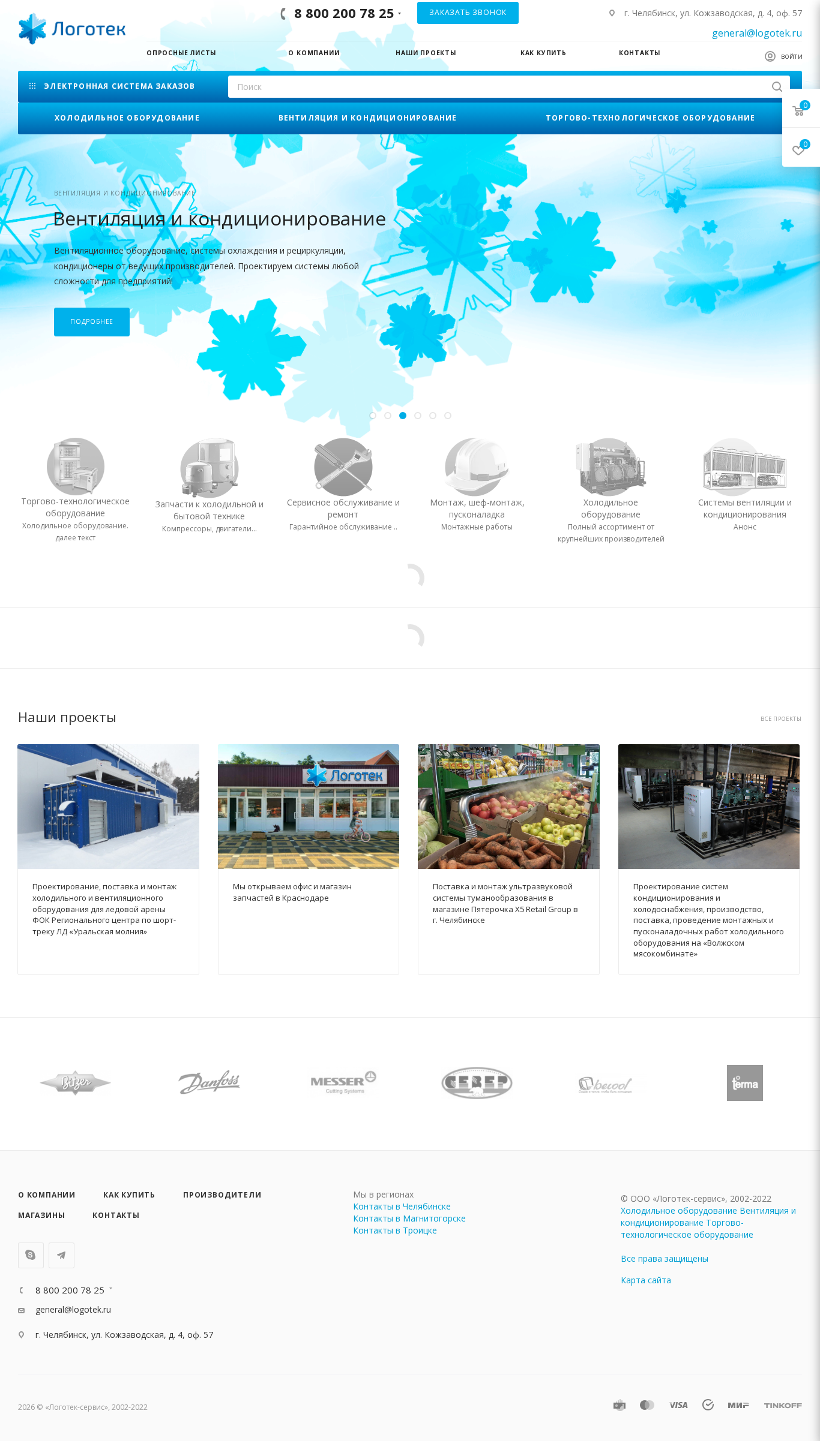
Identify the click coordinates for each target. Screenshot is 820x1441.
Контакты (115, 1215)
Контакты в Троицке (395, 1230)
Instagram (31, 1255)
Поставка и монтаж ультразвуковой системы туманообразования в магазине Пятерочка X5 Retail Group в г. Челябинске (505, 903)
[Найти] (777, 87)
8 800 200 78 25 (344, 13)
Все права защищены (664, 1258)
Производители (222, 1195)
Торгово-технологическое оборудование (687, 1228)
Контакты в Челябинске (402, 1206)
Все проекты (781, 719)
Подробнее (91, 321)
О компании (47, 1195)
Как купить (129, 1195)
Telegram (61, 1255)
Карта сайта (646, 1280)
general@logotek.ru (757, 33)
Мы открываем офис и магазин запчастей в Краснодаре (292, 892)
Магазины (41, 1215)
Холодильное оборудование (679, 1210)
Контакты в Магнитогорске (409, 1218)
